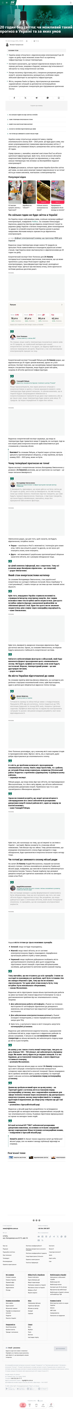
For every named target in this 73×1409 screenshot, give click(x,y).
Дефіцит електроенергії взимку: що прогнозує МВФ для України (35, 239)
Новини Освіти (55, 1301)
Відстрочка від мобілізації (58, 1289)
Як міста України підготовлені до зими (22, 129)
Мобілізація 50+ (55, 1282)
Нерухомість (10, 1324)
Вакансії (51, 1249)
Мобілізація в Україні (58, 1275)
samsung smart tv (43, 1388)
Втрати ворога (32, 1292)
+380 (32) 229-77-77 (16, 1378)
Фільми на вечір (33, 1308)
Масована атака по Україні (36, 1287)
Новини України (11, 1280)
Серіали (30, 1313)
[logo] (12, 3)
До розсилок (60, 1348)
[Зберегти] (59, 97)
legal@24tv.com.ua (27, 1380)
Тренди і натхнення (12, 1332)
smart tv (31, 1388)
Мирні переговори (34, 1282)
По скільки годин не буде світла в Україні (23, 115)
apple (20, 1388)
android (10, 1388)
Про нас (5, 1245)
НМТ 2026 (53, 1310)
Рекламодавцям (7, 1261)
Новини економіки (13, 1301)
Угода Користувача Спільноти (34, 1256)
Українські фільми (33, 1306)
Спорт (30, 1324)
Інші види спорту (33, 1337)
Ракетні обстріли (33, 1277)
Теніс (29, 1332)
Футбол (30, 1329)
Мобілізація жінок (55, 1284)
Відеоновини (10, 1285)
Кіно (29, 1301)
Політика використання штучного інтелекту (36, 1249)
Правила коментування (33, 1259)
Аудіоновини (10, 1287)
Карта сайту (52, 1258)
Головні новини (11, 1277)
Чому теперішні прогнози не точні (21, 119)
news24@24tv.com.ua (10, 1228)
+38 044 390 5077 (44, 1228)
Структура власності (55, 1252)
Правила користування (9, 1264)
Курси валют (10, 1306)
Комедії (30, 1311)
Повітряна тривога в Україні (37, 1285)
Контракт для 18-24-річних (58, 1287)
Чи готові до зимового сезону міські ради (23, 134)
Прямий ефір (10, 1282)
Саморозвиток (54, 1313)
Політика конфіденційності (34, 1245)
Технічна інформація (32, 1262)
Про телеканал (7, 1255)
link (38, 1236)
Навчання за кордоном (57, 1315)
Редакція (5, 1249)
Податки (8, 1315)
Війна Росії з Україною (36, 1275)
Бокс (29, 1327)
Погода (8, 1290)
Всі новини (10, 1275)
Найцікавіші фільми (34, 1303)
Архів (50, 1255)
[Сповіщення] (70, 3)
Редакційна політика (9, 1252)
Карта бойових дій (34, 1280)
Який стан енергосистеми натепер (21, 124)
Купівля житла (10, 1329)
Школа (52, 1308)
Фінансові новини (11, 1308)
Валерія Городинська (16, 44)
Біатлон (30, 1334)
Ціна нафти (9, 1303)
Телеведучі (6, 1258)
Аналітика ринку (11, 1327)
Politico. (35, 222)
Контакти (51, 1245)
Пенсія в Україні (11, 1318)
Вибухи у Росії (32, 1290)
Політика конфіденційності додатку (36, 1253)
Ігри (50, 1261)
